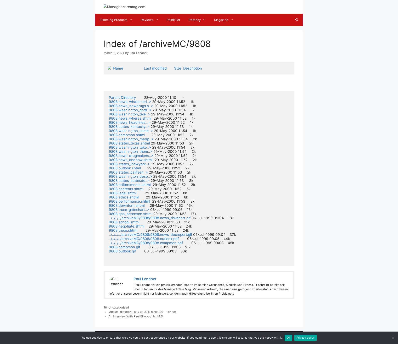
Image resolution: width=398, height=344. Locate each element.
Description (192, 68)
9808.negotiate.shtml (126, 226)
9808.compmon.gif (124, 247)
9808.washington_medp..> (131, 139)
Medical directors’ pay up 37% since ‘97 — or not (142, 311)
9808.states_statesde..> (129, 181)
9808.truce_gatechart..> (129, 210)
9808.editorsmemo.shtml (130, 185)
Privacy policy (305, 337)
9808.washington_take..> (130, 147)
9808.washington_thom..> (130, 151)
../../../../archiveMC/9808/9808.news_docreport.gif (150, 235)
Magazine (221, 20)
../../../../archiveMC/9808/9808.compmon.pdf (146, 243)
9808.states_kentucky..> (129, 127)
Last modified (155, 68)
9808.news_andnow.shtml (131, 160)
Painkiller (173, 20)
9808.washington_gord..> (130, 110)
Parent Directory (122, 97)
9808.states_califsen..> (128, 172)
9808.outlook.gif (122, 251)
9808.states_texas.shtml (129, 143)
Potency (195, 20)
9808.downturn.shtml (127, 205)
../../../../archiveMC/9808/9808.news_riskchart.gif (150, 218)
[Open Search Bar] (297, 20)
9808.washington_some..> (131, 131)
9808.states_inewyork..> (129, 164)
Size (177, 68)
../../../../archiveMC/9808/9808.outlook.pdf (144, 239)
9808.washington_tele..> (129, 114)
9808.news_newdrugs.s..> (131, 106)
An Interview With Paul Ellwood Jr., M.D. (136, 316)
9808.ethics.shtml (124, 197)
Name (118, 68)
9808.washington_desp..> (130, 176)
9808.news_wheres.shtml (130, 118)
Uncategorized (118, 307)
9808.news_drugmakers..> (131, 156)
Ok (288, 337)
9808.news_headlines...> (130, 122)
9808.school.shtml (124, 222)
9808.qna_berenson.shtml (130, 214)
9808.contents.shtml (126, 189)
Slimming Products (113, 20)
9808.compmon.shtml (127, 135)
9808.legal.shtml (123, 193)
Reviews (147, 20)
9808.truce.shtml (123, 230)
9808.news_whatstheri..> (130, 102)
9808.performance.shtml (129, 201)
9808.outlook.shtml (125, 168)
